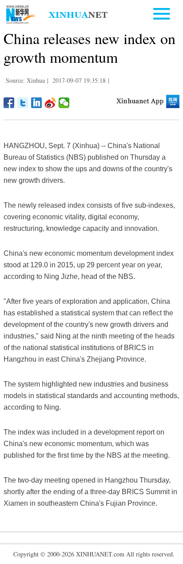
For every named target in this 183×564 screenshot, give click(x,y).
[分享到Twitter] (22, 102)
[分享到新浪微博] (50, 102)
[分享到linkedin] (36, 102)
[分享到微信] (64, 102)
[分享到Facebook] (9, 102)
